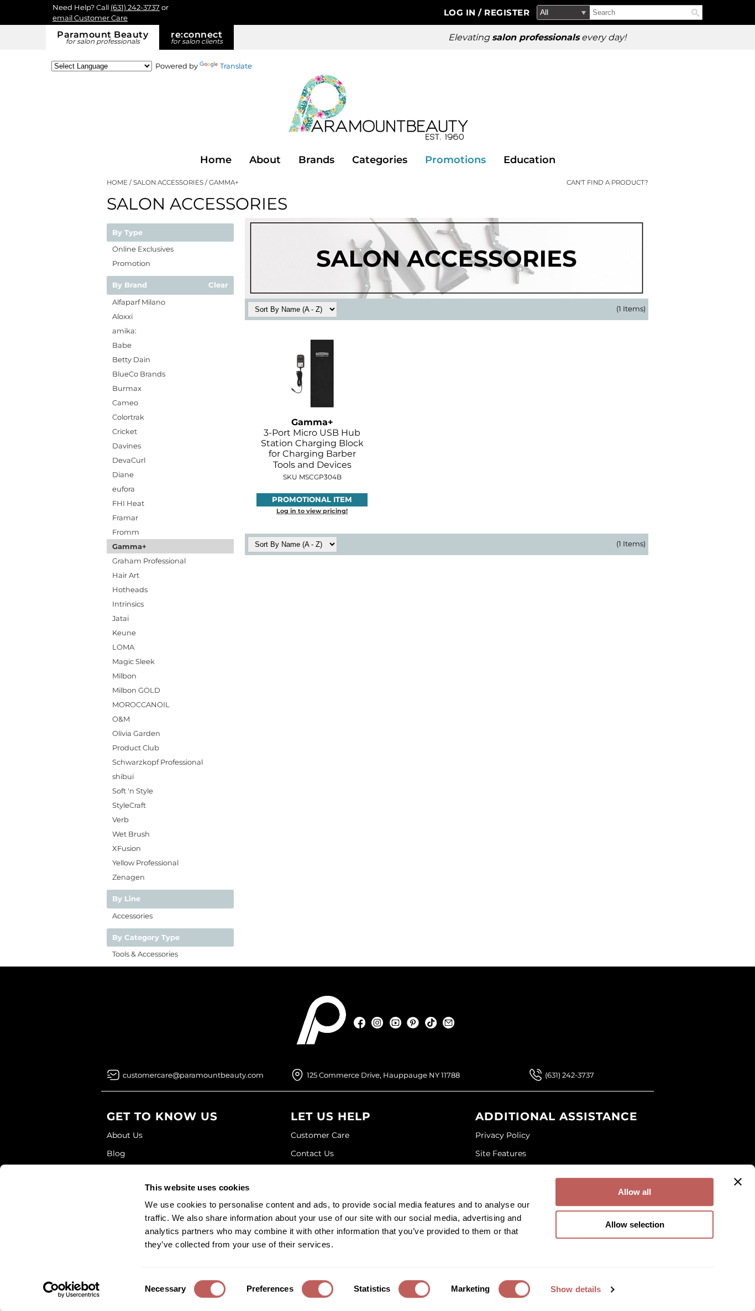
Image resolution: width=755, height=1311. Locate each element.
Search (695, 13)
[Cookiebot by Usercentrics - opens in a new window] (71, 1289)
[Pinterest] (413, 1023)
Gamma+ (129, 546)
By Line (126, 899)
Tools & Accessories (145, 953)
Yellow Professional (145, 862)
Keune (124, 632)
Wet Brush (131, 833)
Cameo (125, 402)
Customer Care (320, 1135)
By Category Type (146, 938)
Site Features (500, 1153)
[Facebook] (360, 1023)
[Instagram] (378, 1023)
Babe (122, 345)
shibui (123, 776)
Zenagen (128, 877)
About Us (125, 1135)
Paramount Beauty (102, 37)
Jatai (120, 618)
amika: (124, 330)
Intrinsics (128, 603)
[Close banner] (738, 1181)
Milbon (124, 675)
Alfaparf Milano (138, 301)
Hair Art (125, 575)
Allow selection (634, 1224)
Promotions (455, 160)
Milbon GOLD (136, 690)
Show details (575, 1289)
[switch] (317, 1289)
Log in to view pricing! (312, 511)
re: (197, 37)
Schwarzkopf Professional (157, 762)
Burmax (126, 388)
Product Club (135, 747)
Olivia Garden (136, 733)
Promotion (131, 263)
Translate (236, 65)
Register (506, 12)
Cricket (124, 431)
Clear (218, 285)
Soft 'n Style (132, 790)
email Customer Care (90, 17)
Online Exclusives (143, 248)
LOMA (123, 647)
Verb (120, 819)
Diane (123, 474)
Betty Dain (131, 359)
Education (529, 160)
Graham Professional (149, 560)
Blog (116, 1153)
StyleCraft (129, 805)
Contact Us (312, 1153)
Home (216, 160)
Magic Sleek (133, 661)
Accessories (132, 915)
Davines (126, 445)
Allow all (634, 1192)
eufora (123, 488)
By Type (127, 233)
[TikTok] (431, 1023)
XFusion (126, 848)
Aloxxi (122, 316)
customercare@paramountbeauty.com (193, 1074)
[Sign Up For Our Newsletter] (448, 1023)
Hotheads (130, 589)
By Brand (129, 285)
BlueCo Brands (138, 373)
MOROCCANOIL (141, 704)
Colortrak (128, 416)
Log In (461, 12)
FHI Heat (128, 503)
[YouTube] (395, 1023)
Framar (125, 517)
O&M (121, 718)
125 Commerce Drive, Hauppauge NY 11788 (383, 1074)
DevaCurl (128, 460)
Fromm (125, 531)
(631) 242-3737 (135, 7)
